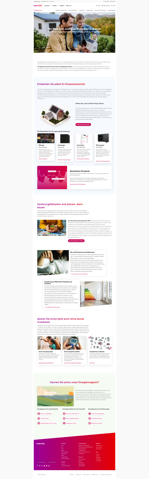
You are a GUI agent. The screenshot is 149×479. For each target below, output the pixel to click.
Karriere (80, 460)
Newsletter (98, 459)
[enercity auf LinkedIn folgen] (46, 465)
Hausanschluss (64, 456)
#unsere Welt (99, 447)
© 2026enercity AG (41, 474)
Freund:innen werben (65, 465)
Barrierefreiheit (86, 474)
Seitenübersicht (95, 474)
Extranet (98, 454)
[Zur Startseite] (38, 6)
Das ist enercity (82, 459)
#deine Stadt (99, 445)
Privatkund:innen (37, 1)
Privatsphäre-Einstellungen (106, 474)
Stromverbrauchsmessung (100, 10)
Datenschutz (78, 474)
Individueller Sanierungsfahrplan (86, 447)
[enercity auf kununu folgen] (44, 465)
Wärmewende (82, 465)
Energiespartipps (111, 10)
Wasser (62, 455)
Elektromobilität (64, 452)
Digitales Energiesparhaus (61, 10)
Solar (62, 448)
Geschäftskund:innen (45, 1)
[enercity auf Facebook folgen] (37, 465)
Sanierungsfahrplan (73, 10)
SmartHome (63, 453)
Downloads (98, 457)
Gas (62, 447)
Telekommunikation (65, 458)
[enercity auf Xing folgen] (42, 465)
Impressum (71, 474)
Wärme (62, 450)
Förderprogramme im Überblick (80, 274)
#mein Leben (99, 448)
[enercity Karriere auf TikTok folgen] (49, 465)
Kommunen (52, 1)
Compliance (98, 460)
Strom (62, 445)
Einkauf (97, 455)
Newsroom (81, 462)
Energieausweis (89, 10)
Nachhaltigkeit (82, 464)
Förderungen (82, 10)
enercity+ (63, 464)
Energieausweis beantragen (53, 307)
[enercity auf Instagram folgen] (39, 465)
